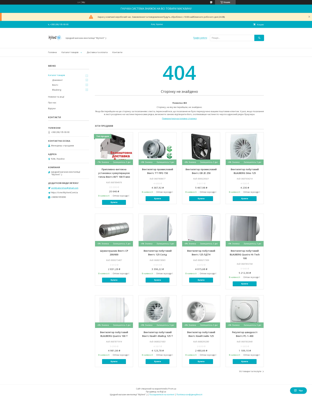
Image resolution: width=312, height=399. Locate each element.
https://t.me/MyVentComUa (64, 192)
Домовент (57, 80)
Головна (52, 52)
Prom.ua (172, 388)
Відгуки (52, 108)
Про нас (52, 102)
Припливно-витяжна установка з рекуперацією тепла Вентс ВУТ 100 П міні (114, 173)
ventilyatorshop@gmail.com (64, 188)
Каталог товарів (70, 52)
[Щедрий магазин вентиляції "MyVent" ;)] (55, 43)
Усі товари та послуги (250, 371)
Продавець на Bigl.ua (156, 391)
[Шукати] (259, 38)
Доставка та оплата (97, 52)
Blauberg (56, 89)
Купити (114, 202)
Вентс (55, 84)
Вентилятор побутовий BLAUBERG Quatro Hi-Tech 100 (245, 254)
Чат (301, 390)
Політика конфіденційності (189, 394)
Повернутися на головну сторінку (179, 118)
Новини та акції (56, 96)
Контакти (117, 52)
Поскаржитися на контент (161, 394)
